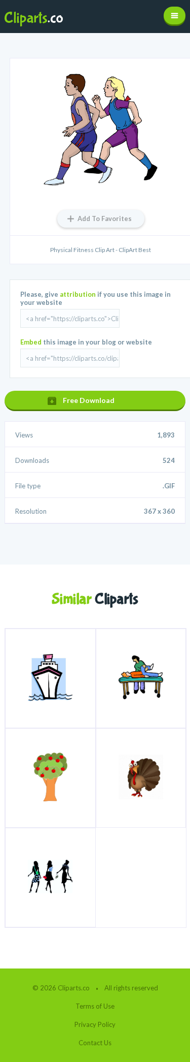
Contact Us (95, 1043)
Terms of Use (95, 1006)
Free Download (89, 400)
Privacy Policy (95, 1024)
